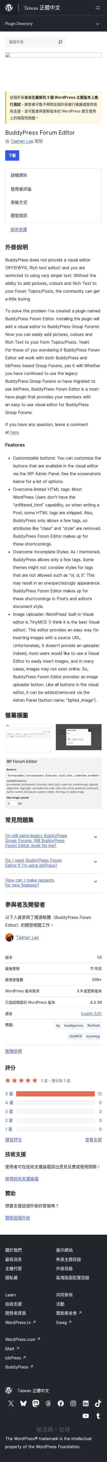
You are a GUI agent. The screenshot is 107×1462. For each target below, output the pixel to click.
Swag (64, 1322)
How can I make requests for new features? (29, 883)
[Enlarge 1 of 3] (44, 730)
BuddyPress (19, 1367)
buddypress (73, 1025)
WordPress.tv (20, 1322)
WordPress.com (23, 1339)
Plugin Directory (19, 23)
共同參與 (64, 1294)
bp (58, 1025)
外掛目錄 (64, 1268)
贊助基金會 (69, 1313)
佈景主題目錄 (68, 1259)
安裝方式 (19, 202)
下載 (12, 155)
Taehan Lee (22, 141)
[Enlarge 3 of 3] (94, 765)
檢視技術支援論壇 (21, 1178)
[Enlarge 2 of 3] (94, 730)
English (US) (91, 1013)
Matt (12, 1348)
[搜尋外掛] (60, 42)
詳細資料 (19, 175)
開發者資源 (15, 1313)
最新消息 (13, 1259)
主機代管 (13, 1268)
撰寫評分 (13, 1139)
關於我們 (13, 1250)
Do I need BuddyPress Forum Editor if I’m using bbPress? (33, 863)
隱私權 (11, 1277)
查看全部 (93, 1139)
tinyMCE (76, 1036)
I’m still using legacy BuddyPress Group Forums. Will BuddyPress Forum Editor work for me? (36, 840)
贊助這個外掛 (17, 1217)
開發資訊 (19, 215)
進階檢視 (13, 1051)
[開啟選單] (98, 8)
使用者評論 (21, 189)
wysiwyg (93, 1036)
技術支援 (18, 229)
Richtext (94, 1025)
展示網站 (64, 1250)
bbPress (15, 1357)
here (14, 432)
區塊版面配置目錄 (72, 1277)
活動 (60, 1304)
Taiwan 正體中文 (33, 1390)
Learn (10, 1294)
